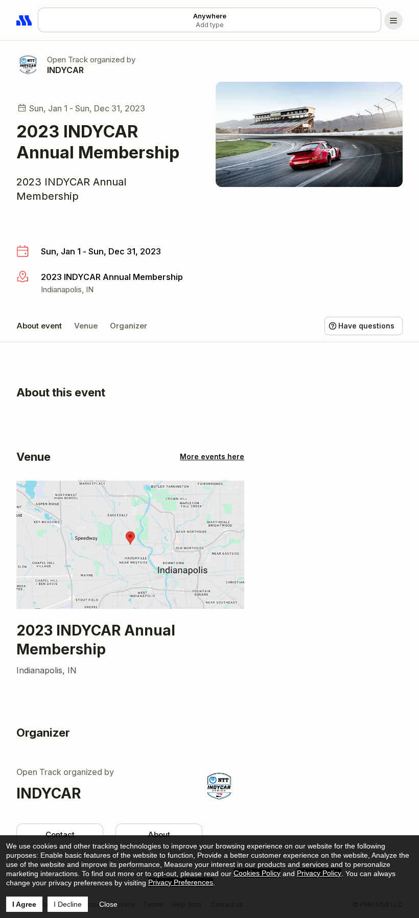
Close (108, 904)
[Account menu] (393, 20)
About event (39, 326)
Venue (86, 326)
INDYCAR (65, 70)
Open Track (67, 59)
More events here (212, 456)
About (159, 834)
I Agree (24, 904)
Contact (60, 834)
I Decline (68, 904)
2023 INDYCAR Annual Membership (71, 189)
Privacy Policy (319, 873)
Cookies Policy (257, 873)
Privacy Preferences (180, 882)
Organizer (128, 326)
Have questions (366, 325)
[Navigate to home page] (24, 20)
